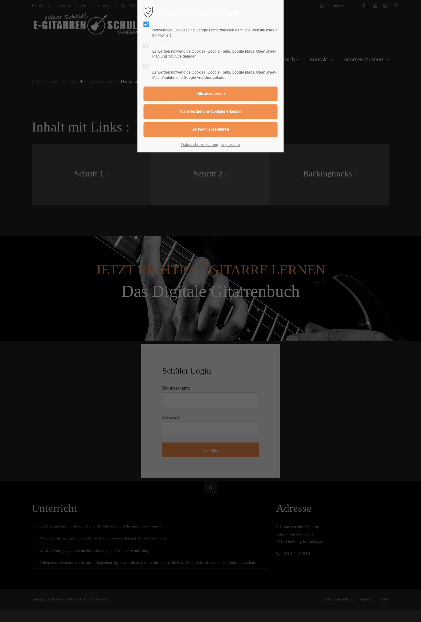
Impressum (230, 145)
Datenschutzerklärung (199, 145)
